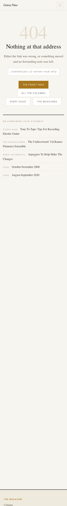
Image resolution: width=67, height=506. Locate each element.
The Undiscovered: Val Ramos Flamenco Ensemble (32, 144)
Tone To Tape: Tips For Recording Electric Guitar (31, 131)
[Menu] (59, 5)
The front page (33, 84)
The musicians (47, 101)
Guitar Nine (11, 5)
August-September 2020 (21, 175)
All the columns (33, 93)
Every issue (18, 101)
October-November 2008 (21, 167)
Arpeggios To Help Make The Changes (32, 156)
